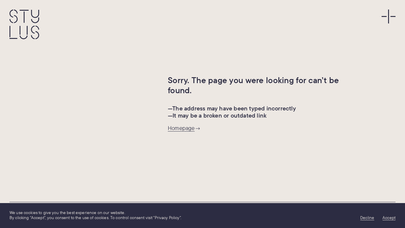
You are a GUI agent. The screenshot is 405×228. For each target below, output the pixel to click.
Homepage (181, 128)
